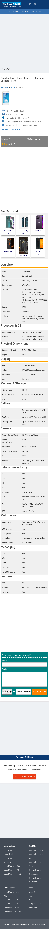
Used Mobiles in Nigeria (13, 900)
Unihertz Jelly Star (23, 232)
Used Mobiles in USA (12, 866)
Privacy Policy (38, 904)
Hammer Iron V (8, 251)
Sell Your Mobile (13, 11)
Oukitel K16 (23, 255)
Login (38, 4)
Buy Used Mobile (28, 11)
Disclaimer (33, 908)
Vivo (13, 87)
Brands (4, 87)
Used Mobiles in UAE (36, 850)
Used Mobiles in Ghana (13, 908)
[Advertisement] (24, 40)
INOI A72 (38, 231)
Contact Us (33, 900)
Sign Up (39, 11)
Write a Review (33, 139)
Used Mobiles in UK (11, 870)
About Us (32, 892)
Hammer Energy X (38, 252)
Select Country (30, 4)
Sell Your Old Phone (25, 757)
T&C (30, 904)
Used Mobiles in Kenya (12, 912)
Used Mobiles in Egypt (12, 874)
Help (30, 896)
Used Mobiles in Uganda (13, 904)
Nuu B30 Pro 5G (8, 232)
